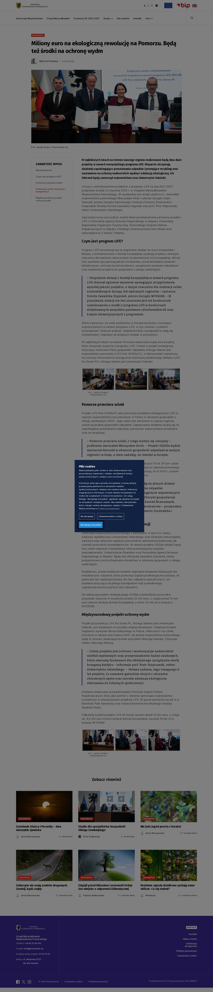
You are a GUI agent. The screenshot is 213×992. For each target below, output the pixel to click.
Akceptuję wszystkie (90, 524)
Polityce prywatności (109, 508)
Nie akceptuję (87, 516)
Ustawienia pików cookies (110, 516)
